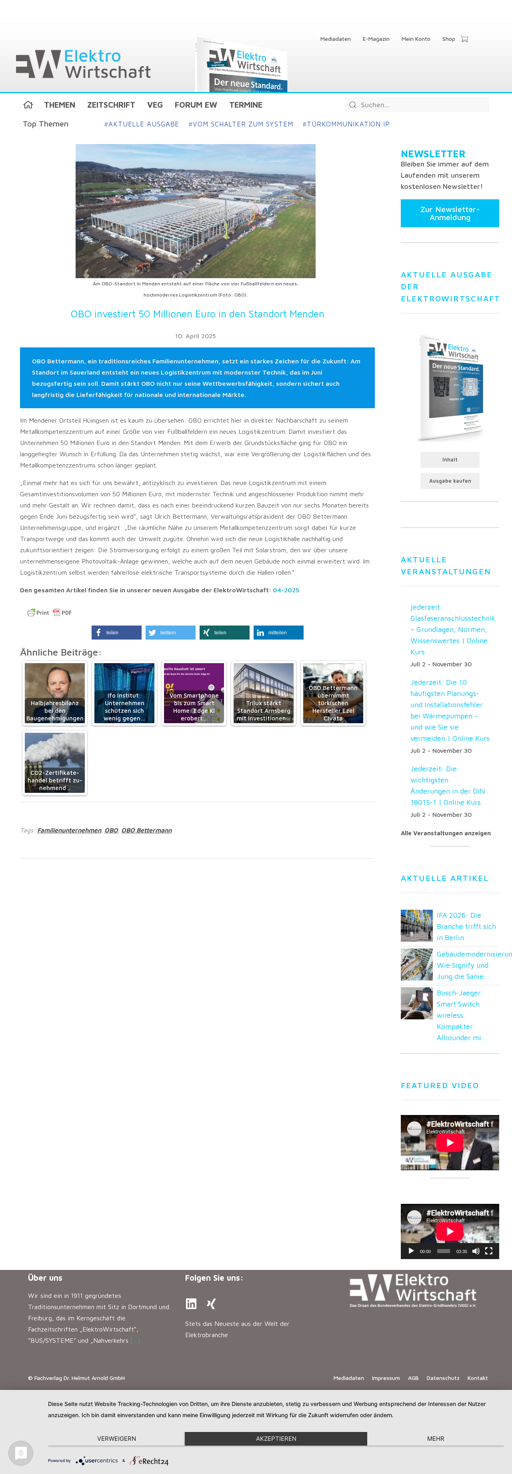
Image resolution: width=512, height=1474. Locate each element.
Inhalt (450, 460)
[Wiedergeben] (411, 1251)
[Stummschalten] (476, 1251)
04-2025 (286, 590)
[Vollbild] (489, 1251)
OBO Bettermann (146, 830)
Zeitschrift (111, 104)
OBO (111, 830)
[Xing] (211, 1304)
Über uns (45, 1277)
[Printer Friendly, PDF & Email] (49, 613)
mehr (435, 1438)
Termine (245, 104)
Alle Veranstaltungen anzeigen (446, 833)
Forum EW (196, 104)
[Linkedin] (191, 1304)
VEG (155, 104)
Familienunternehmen (69, 830)
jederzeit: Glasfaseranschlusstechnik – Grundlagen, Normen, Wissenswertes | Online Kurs (453, 629)
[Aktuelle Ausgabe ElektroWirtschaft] (450, 387)
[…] (135, 1340)
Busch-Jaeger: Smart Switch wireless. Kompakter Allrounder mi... (462, 1015)
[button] (117, 633)
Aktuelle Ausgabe (141, 124)
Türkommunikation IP (346, 124)
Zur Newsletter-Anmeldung (450, 213)
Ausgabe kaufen (450, 481)
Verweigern (116, 1438)
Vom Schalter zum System (241, 124)
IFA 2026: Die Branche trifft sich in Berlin (466, 926)
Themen (59, 104)
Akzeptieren (276, 1438)
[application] (450, 1231)
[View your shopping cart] (464, 39)
